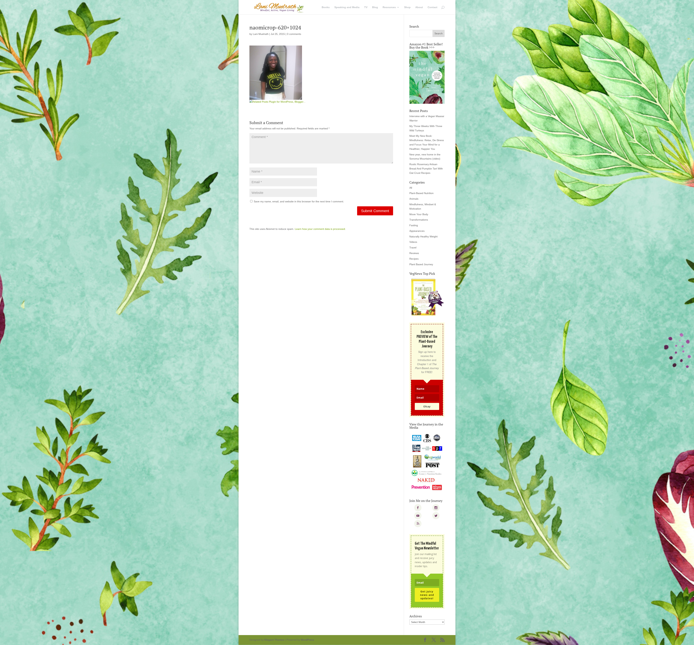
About (419, 7)
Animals (413, 198)
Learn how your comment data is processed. (320, 228)
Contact (432, 7)
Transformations (418, 219)
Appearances (417, 230)
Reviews (414, 253)
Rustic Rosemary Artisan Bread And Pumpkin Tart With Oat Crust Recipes (426, 168)
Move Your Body (418, 214)
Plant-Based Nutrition (421, 193)
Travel (412, 247)
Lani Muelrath (261, 34)
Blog (375, 7)
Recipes (414, 258)
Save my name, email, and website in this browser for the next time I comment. (299, 201)
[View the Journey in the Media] (427, 462)
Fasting (413, 225)
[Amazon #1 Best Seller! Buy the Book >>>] (427, 77)
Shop (407, 7)
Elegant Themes (274, 639)
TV (365, 7)
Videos (413, 241)
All (410, 187)
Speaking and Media (346, 7)
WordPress (307, 639)
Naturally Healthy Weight (423, 236)
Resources (389, 7)
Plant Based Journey (421, 264)
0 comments (294, 34)
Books (326, 7)
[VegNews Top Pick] (427, 297)
